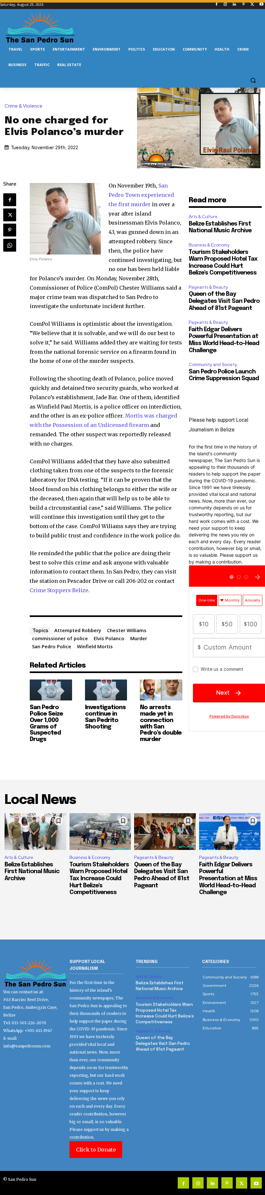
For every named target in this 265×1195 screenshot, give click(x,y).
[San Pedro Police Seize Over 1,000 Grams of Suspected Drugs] (51, 689)
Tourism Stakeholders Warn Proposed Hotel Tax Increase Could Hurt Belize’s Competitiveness (99, 878)
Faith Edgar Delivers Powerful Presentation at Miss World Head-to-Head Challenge (228, 878)
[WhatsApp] (9, 245)
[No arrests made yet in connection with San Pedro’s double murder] (161, 689)
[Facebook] (216, 4)
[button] (252, 80)
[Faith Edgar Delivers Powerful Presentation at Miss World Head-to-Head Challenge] (230, 831)
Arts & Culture (203, 216)
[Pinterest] (243, 4)
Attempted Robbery (77, 630)
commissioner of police (60, 638)
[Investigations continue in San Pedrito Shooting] (106, 689)
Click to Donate (96, 1149)
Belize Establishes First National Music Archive (32, 872)
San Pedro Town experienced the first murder (141, 194)
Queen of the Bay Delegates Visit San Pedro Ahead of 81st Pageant (224, 301)
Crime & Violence (23, 106)
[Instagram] (225, 4)
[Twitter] (252, 4)
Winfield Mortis (95, 646)
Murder (138, 638)
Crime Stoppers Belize (59, 590)
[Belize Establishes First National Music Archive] (35, 831)
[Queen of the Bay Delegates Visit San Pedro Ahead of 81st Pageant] (165, 831)
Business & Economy (209, 245)
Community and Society (213, 364)
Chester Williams (126, 630)
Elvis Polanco (109, 638)
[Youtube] (261, 4)
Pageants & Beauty (208, 287)
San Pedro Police (51, 646)
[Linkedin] (234, 4)
